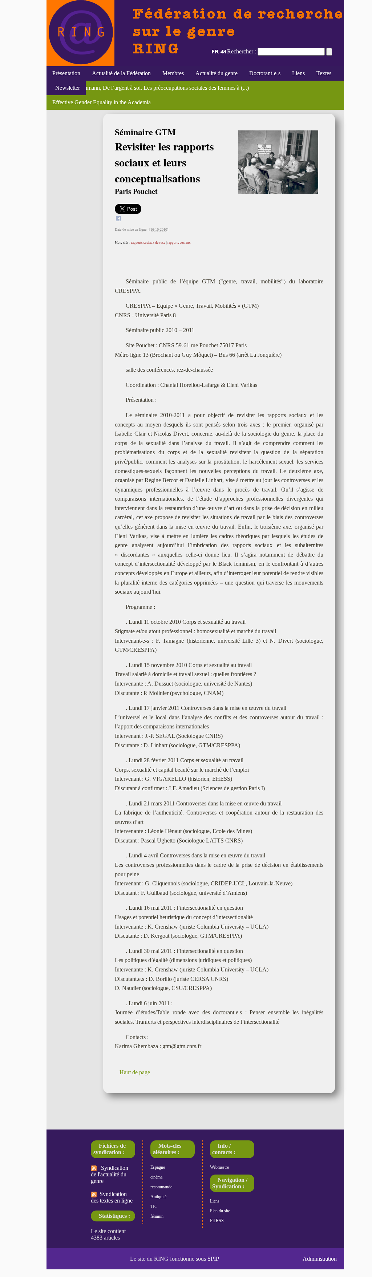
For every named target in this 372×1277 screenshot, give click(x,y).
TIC (153, 1206)
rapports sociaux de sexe (148, 243)
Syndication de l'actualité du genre (109, 1174)
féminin (156, 1216)
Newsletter (66, 88)
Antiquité (158, 1196)
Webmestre (219, 1167)
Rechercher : (241, 51)
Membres (173, 73)
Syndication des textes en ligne (112, 1197)
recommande (161, 1186)
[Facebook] (118, 220)
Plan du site (220, 1210)
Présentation (66, 73)
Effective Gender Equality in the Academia (101, 102)
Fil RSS (217, 1220)
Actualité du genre (216, 73)
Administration (320, 1259)
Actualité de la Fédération (121, 73)
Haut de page (135, 1072)
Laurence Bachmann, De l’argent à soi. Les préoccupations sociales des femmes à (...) (150, 88)
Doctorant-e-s (264, 73)
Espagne (157, 1167)
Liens (298, 73)
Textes (323, 73)
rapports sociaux (179, 243)
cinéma (156, 1177)
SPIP (213, 1259)
